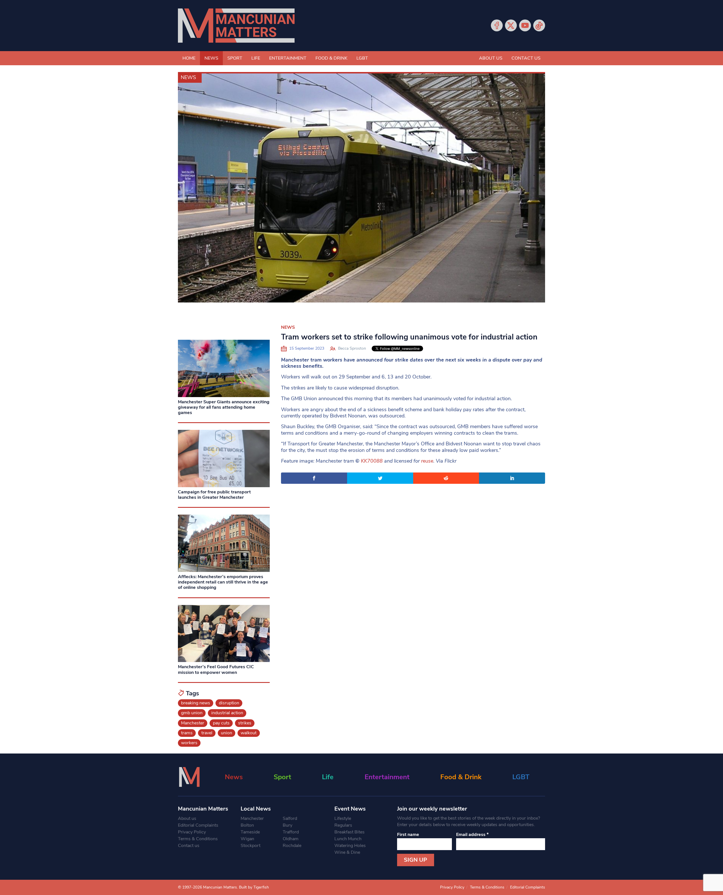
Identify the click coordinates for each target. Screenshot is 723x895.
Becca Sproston (352, 348)
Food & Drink (331, 58)
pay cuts (221, 723)
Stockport (250, 845)
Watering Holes (350, 845)
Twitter (511, 25)
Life (255, 58)
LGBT (362, 58)
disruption (229, 703)
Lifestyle (342, 818)
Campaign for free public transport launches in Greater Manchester (214, 494)
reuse (427, 461)
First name (408, 834)
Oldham (291, 839)
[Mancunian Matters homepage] (236, 25)
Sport (234, 58)
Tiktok (539, 25)
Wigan (247, 839)
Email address (472, 834)
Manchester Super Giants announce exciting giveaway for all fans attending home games (223, 407)
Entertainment (287, 58)
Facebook (497, 25)
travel (206, 733)
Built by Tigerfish (254, 887)
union (226, 733)
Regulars (343, 825)
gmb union (191, 713)
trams (187, 733)
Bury (287, 825)
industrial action (227, 713)
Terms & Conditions (198, 839)
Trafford (291, 832)
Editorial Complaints (198, 825)
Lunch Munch (348, 839)
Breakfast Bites (349, 832)
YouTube (525, 25)
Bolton (247, 825)
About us (490, 58)
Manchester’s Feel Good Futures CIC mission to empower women (216, 669)
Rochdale (292, 845)
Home (188, 58)
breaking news (195, 703)
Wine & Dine (347, 852)
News (211, 58)
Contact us (526, 58)
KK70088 (372, 461)
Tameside (250, 832)
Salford (290, 818)
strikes (244, 723)
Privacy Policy (192, 832)
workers (189, 743)
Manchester (192, 723)
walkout (248, 733)
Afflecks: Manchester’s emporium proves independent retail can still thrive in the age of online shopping (223, 582)
